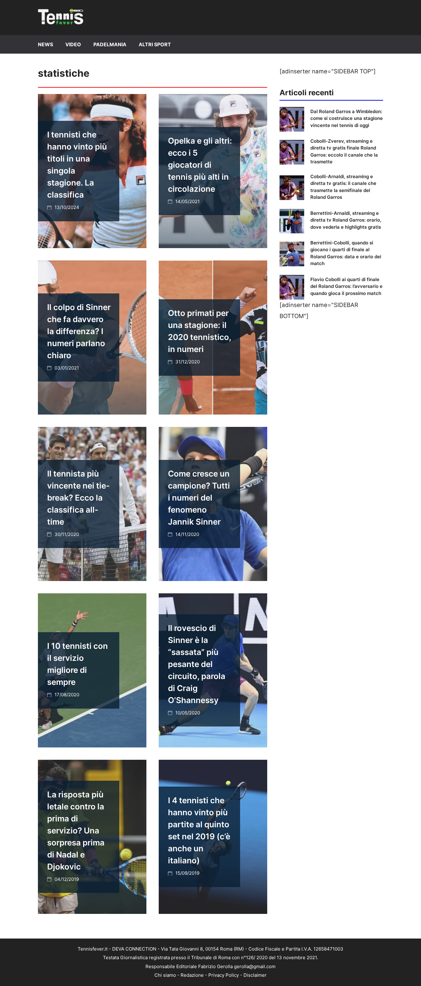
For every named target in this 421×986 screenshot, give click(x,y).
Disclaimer (255, 975)
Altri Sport (155, 44)
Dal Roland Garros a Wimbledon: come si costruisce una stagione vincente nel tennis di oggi (346, 118)
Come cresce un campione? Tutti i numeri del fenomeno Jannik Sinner (199, 497)
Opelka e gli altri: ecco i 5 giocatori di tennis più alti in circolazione (200, 165)
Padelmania (109, 44)
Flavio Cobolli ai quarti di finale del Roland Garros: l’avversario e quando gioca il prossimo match (346, 286)
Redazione (192, 975)
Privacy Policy (223, 975)
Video (73, 44)
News (45, 44)
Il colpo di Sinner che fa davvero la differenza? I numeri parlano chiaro (79, 331)
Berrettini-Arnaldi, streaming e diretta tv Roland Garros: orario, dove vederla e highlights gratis (345, 220)
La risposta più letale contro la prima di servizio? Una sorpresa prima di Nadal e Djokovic (75, 830)
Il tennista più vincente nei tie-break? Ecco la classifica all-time (78, 497)
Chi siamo (165, 975)
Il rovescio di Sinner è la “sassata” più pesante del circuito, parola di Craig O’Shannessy (196, 664)
